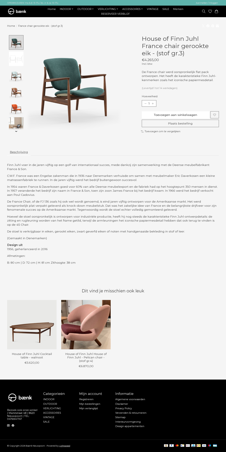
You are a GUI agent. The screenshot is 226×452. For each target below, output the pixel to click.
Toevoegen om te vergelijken (162, 131)
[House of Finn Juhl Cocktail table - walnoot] (32, 324)
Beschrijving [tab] (19, 152)
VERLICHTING (52, 408)
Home (52, 9)
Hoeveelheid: (150, 96)
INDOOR (48, 399)
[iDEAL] (199, 445)
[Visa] (204, 445)
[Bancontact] (182, 445)
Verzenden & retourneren (130, 412)
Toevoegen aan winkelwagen (175, 115)
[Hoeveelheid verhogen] (152, 103)
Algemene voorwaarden (130, 399)
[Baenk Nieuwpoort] (19, 11)
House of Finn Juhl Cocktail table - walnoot (32, 355)
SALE (165, 9)
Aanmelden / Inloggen (207, 3)
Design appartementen (129, 426)
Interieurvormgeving (128, 421)
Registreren (86, 399)
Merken (178, 9)
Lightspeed (64, 446)
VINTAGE (152, 9)
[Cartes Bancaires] (215, 445)
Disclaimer (121, 403)
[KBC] (193, 445)
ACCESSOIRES (52, 412)
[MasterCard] (177, 445)
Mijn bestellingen (89, 403)
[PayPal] (171, 445)
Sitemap (120, 417)
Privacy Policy (123, 408)
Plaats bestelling (180, 123)
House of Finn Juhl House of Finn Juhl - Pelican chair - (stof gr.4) (86, 357)
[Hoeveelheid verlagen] (145, 103)
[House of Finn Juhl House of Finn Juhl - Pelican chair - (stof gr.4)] (86, 324)
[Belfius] (188, 445)
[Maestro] (209, 445)
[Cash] (166, 445)
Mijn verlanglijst (88, 408)
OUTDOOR (50, 403)
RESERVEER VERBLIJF (115, 13)
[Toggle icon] (203, 11)
